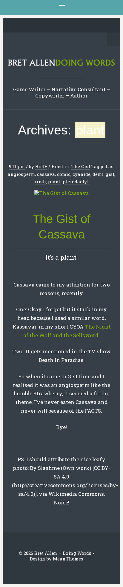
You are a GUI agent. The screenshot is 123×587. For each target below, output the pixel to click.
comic (63, 174)
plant (54, 182)
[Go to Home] (61, 65)
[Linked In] (47, 25)
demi (98, 174)
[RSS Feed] (94, 25)
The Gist (80, 166)
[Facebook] (38, 25)
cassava (46, 174)
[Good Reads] (75, 25)
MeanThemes (68, 559)
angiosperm (21, 174)
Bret (39, 166)
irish (40, 182)
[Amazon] (85, 25)
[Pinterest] (57, 25)
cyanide (81, 174)
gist (110, 174)
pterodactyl (76, 182)
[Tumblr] (66, 25)
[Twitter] (29, 25)
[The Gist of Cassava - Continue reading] (61, 193)
